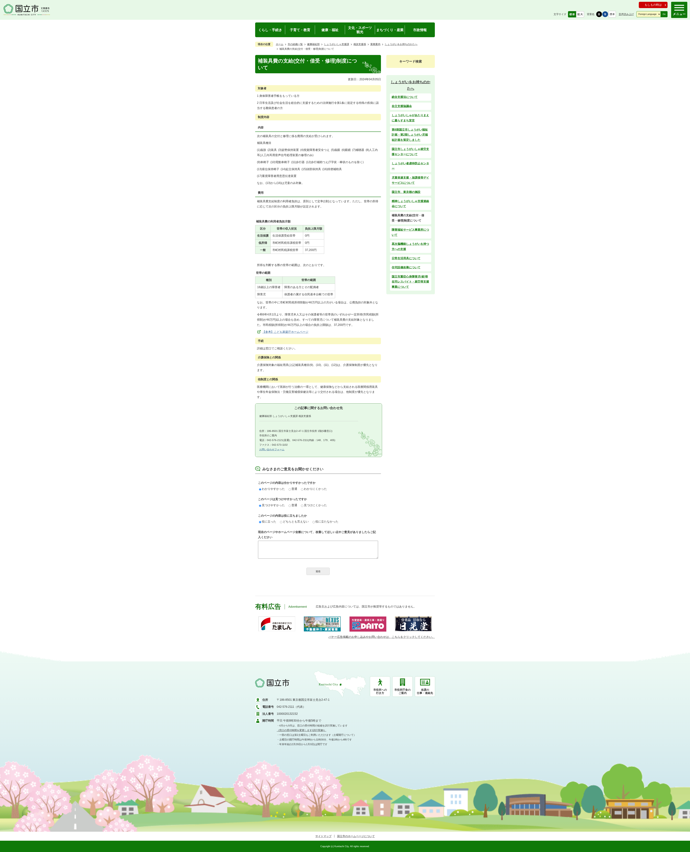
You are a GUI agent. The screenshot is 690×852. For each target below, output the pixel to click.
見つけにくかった (315, 505)
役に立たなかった (326, 521)
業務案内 (375, 44)
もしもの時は (653, 4)
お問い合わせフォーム (271, 449)
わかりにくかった (315, 488)
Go (664, 14)
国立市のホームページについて (356, 836)
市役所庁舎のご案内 (402, 691)
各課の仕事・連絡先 (425, 691)
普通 (294, 488)
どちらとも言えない (296, 521)
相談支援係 (359, 44)
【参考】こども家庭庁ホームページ (285, 331)
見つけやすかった (273, 505)
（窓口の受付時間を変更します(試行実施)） (301, 730)
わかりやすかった (273, 488)
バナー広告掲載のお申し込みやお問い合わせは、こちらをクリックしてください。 (381, 636)
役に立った (269, 521)
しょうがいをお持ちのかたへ (401, 44)
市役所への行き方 (380, 691)
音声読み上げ (626, 14)
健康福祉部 (313, 44)
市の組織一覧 (295, 44)
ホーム (279, 44)
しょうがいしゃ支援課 (336, 44)
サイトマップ (323, 836)
